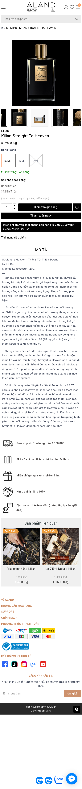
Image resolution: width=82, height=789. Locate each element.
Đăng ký (72, 693)
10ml (21, 160)
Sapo (48, 710)
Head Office (8, 186)
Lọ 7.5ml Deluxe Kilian (60, 569)
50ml (7, 160)
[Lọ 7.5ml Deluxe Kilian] (60, 546)
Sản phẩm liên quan (41, 523)
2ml (36, 160)
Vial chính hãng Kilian (21, 569)
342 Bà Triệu (9, 191)
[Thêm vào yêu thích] (77, 207)
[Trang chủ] (2, 27)
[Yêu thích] (72, 7)
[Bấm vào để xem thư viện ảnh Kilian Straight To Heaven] (41, 73)
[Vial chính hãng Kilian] (21, 546)
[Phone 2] (48, 780)
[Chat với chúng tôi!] (71, 778)
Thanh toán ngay (41, 215)
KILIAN (5, 131)
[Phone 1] (39, 780)
